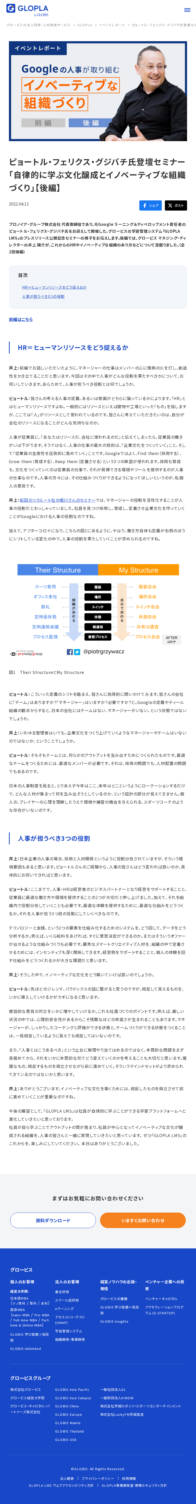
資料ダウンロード (53, 1220)
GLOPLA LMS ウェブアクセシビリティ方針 (61, 1485)
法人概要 (67, 1478)
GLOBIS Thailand (69, 1431)
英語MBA (17, 1309)
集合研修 (62, 1291)
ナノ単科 (19, 1303)
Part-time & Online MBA (30, 1323)
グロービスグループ (30, 1378)
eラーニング (64, 1308)
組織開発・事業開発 (70, 1339)
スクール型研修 (67, 1300)
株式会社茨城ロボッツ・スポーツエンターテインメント (140, 1406)
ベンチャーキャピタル (161, 1298)
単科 (33, 1303)
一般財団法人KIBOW (117, 1397)
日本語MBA (19, 1298)
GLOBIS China (67, 1406)
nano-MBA (21, 1315)
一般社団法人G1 (113, 1389)
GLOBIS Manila (67, 1422)
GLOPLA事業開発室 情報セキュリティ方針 (134, 1485)
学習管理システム (68, 1331)
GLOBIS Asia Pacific (72, 1389)
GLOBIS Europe (68, 1414)
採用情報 (129, 1478)
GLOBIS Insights (114, 1321)
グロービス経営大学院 (27, 1397)
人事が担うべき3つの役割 (43, 296)
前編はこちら (21, 319)
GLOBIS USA (66, 1439)
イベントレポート (112, 25)
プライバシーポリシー (98, 1478)
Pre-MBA (42, 1315)
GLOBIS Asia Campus (73, 1397)
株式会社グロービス (25, 1389)
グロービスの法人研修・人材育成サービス (38, 25)
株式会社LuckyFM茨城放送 (122, 1414)
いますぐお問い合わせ (143, 1220)
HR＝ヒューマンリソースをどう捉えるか (54, 287)
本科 (44, 1303)
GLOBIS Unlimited (25, 1348)
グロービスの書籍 (114, 1298)
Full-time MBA (25, 1320)
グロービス (21, 1269)
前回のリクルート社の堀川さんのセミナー (57, 500)
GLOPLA (84, 25)
